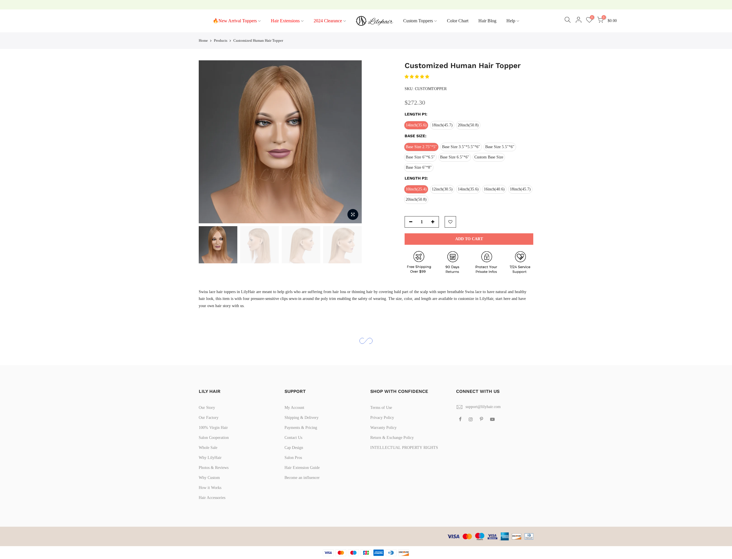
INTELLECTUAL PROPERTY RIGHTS (404, 447)
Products (220, 40)
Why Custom (209, 478)
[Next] (352, 142)
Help (510, 20)
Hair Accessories (212, 498)
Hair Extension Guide (302, 467)
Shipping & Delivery (302, 417)
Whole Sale (208, 447)
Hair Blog (487, 20)
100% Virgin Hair (213, 427)
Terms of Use (381, 407)
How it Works (210, 488)
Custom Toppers (418, 20)
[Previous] (209, 142)
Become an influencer (302, 478)
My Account (294, 407)
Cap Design (294, 447)
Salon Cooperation (214, 437)
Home (203, 40)
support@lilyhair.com (483, 407)
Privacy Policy (382, 417)
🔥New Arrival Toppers (235, 20)
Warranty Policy (383, 427)
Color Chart (457, 20)
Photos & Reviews (213, 467)
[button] (417, 77)
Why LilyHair (210, 457)
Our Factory (208, 417)
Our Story (207, 407)
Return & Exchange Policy (392, 437)
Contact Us (293, 437)
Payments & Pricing (301, 427)
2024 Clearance (328, 20)
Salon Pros (293, 457)
